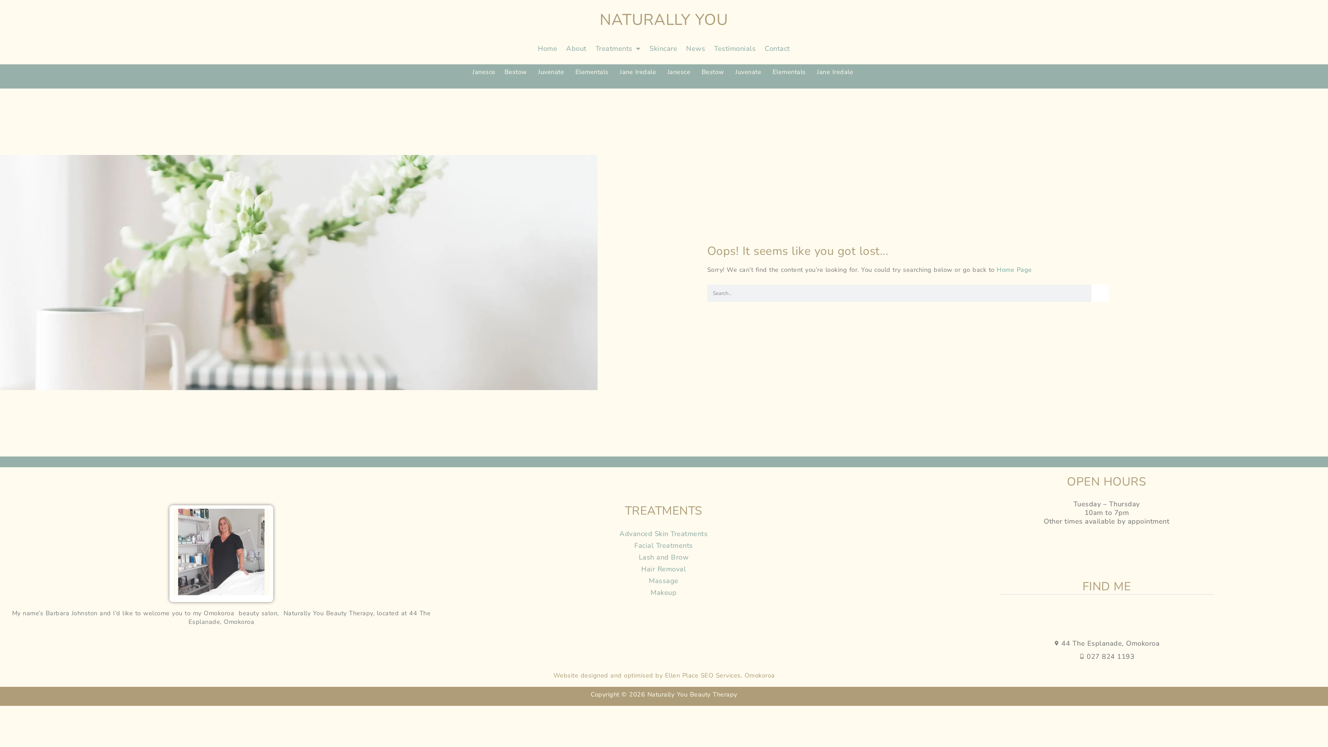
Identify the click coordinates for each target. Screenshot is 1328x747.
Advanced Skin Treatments (663, 533)
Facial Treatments (663, 545)
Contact (777, 48)
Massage (664, 580)
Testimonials (735, 48)
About (576, 48)
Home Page (1014, 270)
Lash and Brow (664, 557)
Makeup (663, 592)
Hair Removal (663, 569)
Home (547, 48)
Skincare (663, 48)
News (695, 48)
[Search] (1100, 293)
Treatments (614, 48)
